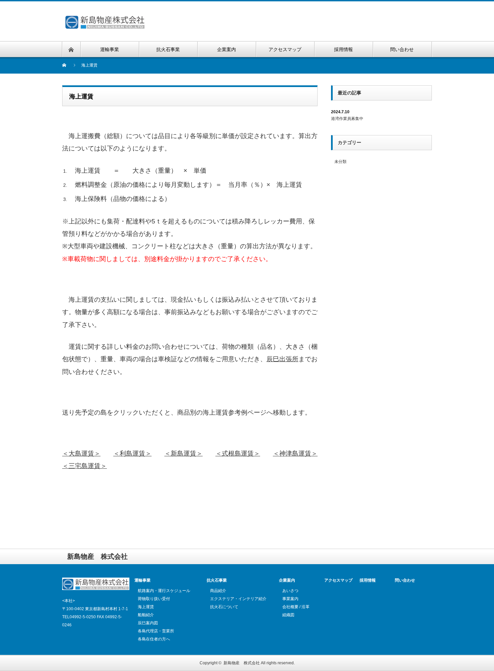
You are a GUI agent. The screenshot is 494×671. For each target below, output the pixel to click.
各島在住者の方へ (154, 639)
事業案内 (290, 598)
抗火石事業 (217, 580)
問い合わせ (405, 580)
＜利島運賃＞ (132, 453)
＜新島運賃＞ (183, 453)
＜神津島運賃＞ (295, 453)
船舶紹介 (146, 615)
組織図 (288, 615)
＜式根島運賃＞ (237, 453)
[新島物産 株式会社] (110, 13)
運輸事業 (142, 580)
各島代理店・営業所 (156, 631)
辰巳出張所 (282, 359)
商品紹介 (218, 590)
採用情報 (368, 580)
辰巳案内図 (148, 623)
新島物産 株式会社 (241, 663)
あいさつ (290, 590)
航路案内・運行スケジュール (164, 590)
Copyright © (211, 663)
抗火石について (224, 606)
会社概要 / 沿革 (296, 606)
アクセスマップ (338, 580)
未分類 (340, 161)
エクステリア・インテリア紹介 (238, 598)
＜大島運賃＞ (81, 453)
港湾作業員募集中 (347, 118)
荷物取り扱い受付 (154, 598)
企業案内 (287, 580)
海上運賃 (146, 606)
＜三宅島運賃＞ (84, 465)
